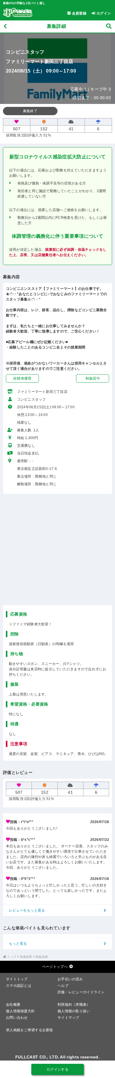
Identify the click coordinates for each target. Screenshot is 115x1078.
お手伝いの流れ (70, 979)
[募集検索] (109, 26)
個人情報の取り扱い (74, 1011)
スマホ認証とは (18, 986)
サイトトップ (17, 979)
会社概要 (13, 1005)
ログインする (57, 1069)
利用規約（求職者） (74, 1005)
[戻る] (5, 26)
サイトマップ (68, 1018)
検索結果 (26, 956)
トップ (11, 956)
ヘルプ (63, 986)
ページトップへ (55, 967)
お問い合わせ (17, 1018)
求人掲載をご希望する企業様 (29, 1030)
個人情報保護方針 (20, 1011)
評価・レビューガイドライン (81, 992)
